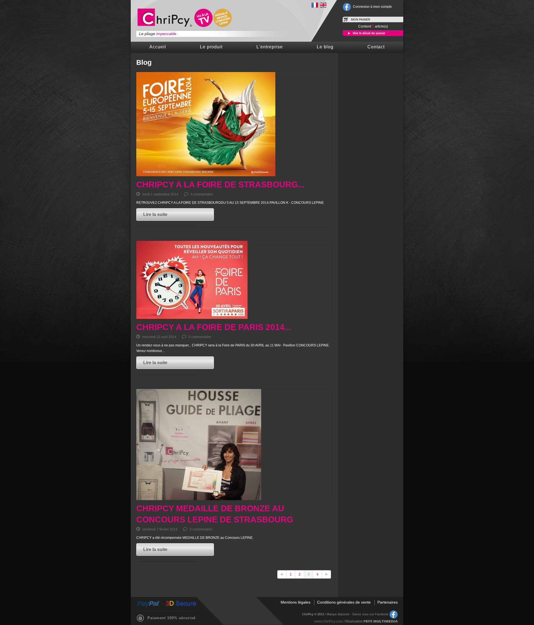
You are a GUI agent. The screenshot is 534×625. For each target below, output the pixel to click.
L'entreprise (269, 46)
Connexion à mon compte (372, 7)
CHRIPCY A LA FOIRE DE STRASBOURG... (220, 184)
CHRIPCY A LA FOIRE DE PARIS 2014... (213, 327)
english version (323, 5)
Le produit (211, 46)
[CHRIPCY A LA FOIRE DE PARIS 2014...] (233, 280)
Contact (376, 46)
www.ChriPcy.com (328, 621)
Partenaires (387, 602)
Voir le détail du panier (368, 33)
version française (315, 5)
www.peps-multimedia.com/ (381, 621)
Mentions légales (295, 602)
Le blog (325, 46)
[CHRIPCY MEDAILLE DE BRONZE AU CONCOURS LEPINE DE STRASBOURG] (233, 444)
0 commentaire (201, 194)
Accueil (157, 46)
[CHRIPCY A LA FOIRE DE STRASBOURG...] (233, 124)
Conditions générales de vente (344, 602)
